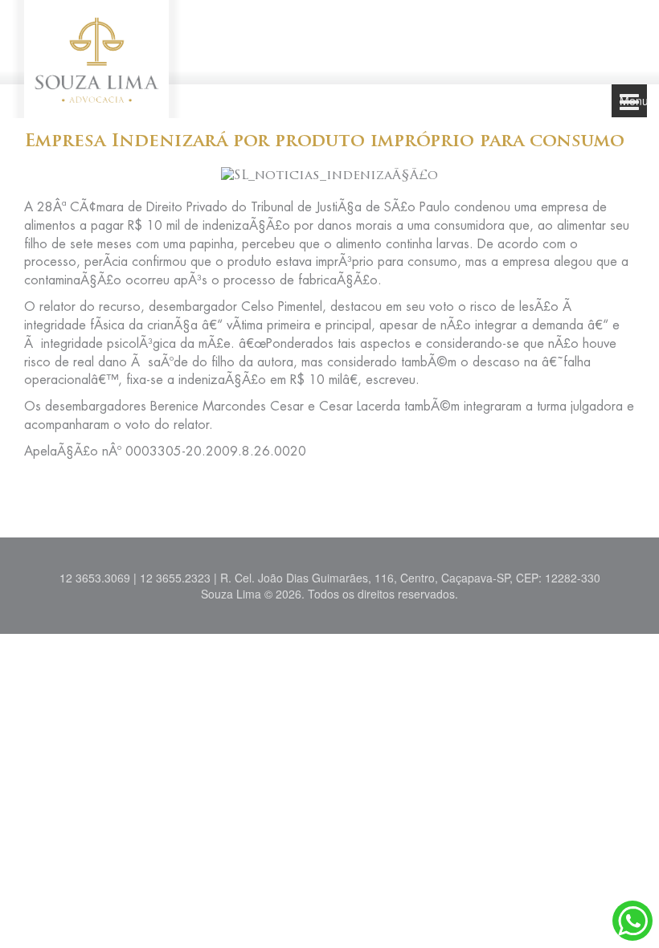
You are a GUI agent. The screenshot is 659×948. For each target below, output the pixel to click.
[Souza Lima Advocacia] (96, 57)
